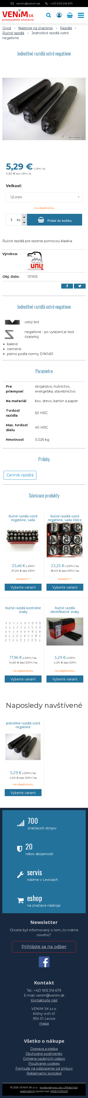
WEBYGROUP (59, 1091)
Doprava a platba (44, 1049)
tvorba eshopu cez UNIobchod (58, 1087)
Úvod (6, 28)
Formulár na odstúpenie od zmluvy (44, 1068)
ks (18, 220)
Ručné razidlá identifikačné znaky (64, 610)
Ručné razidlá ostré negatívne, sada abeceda (23, 520)
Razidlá (66, 28)
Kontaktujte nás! (44, 1000)
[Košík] (70, 15)
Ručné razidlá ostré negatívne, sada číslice (65, 518)
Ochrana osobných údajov (44, 1059)
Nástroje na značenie (35, 28)
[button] (48, 15)
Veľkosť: (14, 186)
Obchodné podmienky (44, 1054)
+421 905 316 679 (61, 3)
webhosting (27, 1091)
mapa (44, 1023)
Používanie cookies (44, 1063)
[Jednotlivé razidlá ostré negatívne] (44, 109)
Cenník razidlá (20, 475)
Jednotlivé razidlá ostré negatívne (23, 725)
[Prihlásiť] (59, 15)
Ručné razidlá (13, 33)
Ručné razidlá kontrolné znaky (23, 610)
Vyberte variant (23, 587)
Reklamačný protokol (44, 1073)
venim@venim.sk (28, 3)
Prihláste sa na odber (44, 946)
